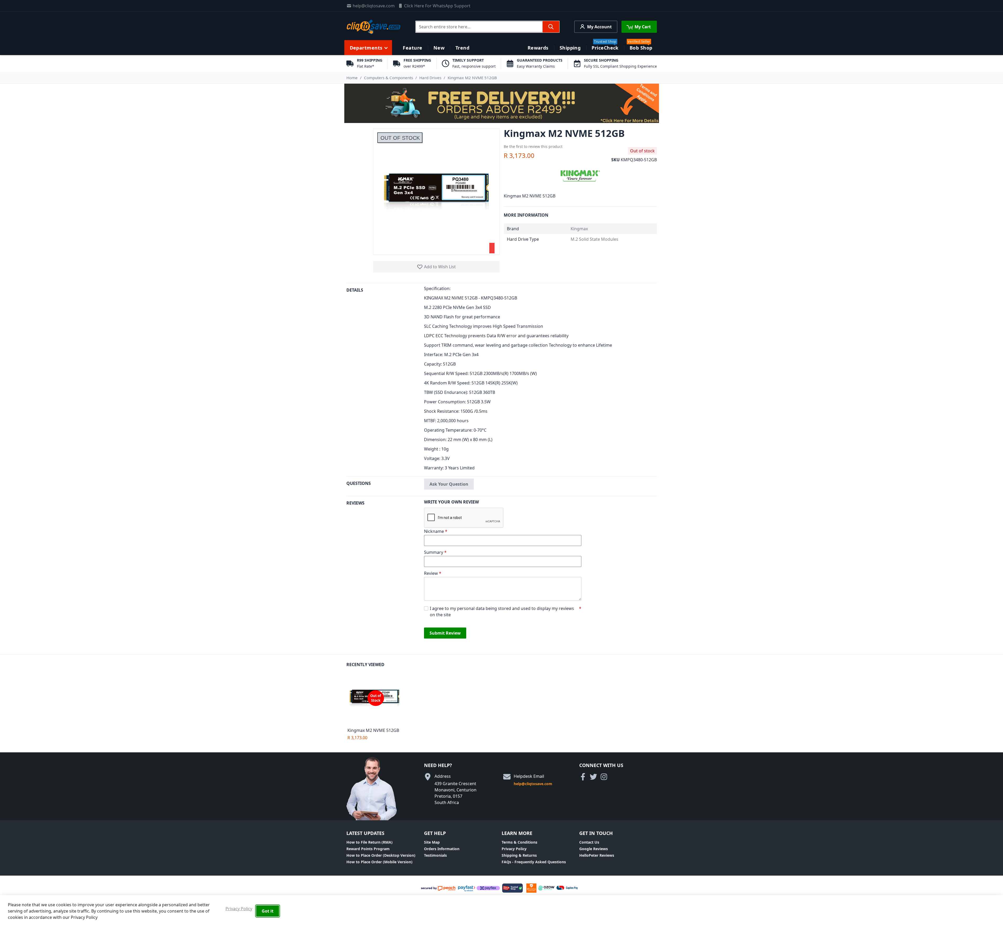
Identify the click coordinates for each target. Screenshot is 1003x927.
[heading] (385, 379)
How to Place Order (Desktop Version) (380, 855)
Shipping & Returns (519, 855)
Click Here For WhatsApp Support (437, 6)
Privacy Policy (514, 848)
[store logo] (373, 26)
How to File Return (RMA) (369, 842)
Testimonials (435, 855)
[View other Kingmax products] (580, 175)
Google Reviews (593, 848)
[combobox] (487, 26)
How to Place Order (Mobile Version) (379, 861)
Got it (267, 911)
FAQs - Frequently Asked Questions (534, 861)
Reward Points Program (368, 848)
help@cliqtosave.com (374, 6)
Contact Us (589, 842)
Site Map (432, 842)
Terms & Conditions (519, 842)
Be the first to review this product (533, 146)
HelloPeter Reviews (596, 855)
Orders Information (441, 848)
